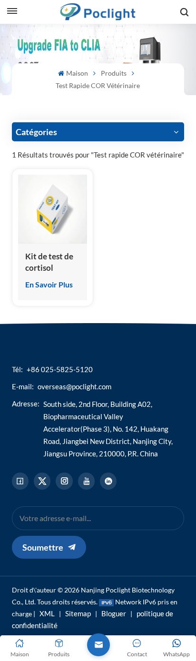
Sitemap (78, 613)
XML (47, 613)
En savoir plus (49, 284)
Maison (77, 73)
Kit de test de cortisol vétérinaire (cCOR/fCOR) (49, 262)
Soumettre (42, 547)
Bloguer (113, 613)
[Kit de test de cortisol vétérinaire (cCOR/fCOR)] (52, 209)
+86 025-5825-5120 (60, 369)
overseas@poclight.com (74, 386)
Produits (114, 73)
